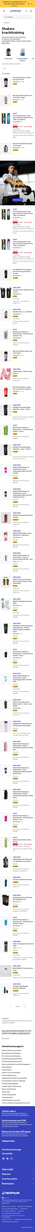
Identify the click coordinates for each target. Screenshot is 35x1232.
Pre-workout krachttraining (11, 1056)
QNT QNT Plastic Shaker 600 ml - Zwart (23, 290)
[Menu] (4, 11)
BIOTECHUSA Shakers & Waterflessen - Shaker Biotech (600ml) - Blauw (23, 921)
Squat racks (6, 1092)
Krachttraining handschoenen (12, 1061)
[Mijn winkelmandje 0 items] (31, 11)
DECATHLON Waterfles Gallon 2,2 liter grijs (22, 144)
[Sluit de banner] (31, 3)
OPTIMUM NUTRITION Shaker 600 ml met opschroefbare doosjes (22, 271)
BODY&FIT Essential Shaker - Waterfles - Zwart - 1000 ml (22, 448)
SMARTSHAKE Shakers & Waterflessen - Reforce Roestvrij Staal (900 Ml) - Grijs (23, 557)
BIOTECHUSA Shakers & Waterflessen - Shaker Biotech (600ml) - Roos (23, 817)
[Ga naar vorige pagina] (10, 1006)
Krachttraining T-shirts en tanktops (13, 1081)
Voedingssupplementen (22, 59)
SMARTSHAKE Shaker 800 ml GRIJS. (22, 602)
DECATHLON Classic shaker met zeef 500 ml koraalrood (22, 388)
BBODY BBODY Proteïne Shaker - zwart (23, 969)
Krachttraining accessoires (11, 1100)
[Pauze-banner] (28, 3)
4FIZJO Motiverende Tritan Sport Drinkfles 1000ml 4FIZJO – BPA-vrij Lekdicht (23, 117)
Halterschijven (7, 1070)
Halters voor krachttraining (11, 1072)
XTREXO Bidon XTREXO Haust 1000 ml (22, 372)
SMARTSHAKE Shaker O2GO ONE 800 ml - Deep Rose (22, 534)
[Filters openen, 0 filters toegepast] (4, 68)
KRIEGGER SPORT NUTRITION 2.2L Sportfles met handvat (22, 860)
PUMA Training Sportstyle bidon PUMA (23, 944)
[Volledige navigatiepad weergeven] (2, 22)
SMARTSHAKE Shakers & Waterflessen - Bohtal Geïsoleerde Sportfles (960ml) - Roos (23, 746)
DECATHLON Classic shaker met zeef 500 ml (22, 78)
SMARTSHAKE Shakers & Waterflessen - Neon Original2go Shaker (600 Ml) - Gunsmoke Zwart (22, 494)
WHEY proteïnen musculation (11, 1050)
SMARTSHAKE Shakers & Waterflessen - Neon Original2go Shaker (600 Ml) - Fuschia (22, 470)
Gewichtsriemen (7, 1097)
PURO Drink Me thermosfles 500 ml (22, 840)
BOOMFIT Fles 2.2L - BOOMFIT (22, 312)
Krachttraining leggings (10, 1083)
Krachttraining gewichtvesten (12, 1059)
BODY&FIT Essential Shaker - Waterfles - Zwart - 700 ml (22, 408)
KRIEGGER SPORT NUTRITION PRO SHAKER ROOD (22, 898)
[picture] (6, 82)
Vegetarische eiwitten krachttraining (14, 1078)
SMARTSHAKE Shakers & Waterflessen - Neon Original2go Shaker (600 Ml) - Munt (22, 678)
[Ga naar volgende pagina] (24, 1006)
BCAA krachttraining (9, 1089)
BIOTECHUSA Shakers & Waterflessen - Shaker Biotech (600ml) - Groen (23, 429)
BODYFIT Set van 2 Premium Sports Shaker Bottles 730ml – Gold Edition (23, 581)
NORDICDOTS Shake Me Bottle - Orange (23, 516)
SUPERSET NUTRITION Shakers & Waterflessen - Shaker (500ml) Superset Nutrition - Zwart (23, 628)
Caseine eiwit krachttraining (11, 1086)
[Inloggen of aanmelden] (26, 11)
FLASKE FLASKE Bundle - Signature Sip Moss (21, 987)
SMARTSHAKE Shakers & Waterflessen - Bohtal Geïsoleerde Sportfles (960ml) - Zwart (23, 794)
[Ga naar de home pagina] (15, 11)
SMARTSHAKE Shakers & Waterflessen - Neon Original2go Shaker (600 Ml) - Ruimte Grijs (22, 770)
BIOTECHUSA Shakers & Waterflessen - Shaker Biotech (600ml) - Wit (23, 333)
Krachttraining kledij (9, 1094)
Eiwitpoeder (9, 58)
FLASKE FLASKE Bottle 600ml (22, 879)
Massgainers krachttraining (11, 1053)
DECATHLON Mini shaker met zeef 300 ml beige (22, 96)
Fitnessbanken (7, 1067)
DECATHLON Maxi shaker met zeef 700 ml (22, 352)
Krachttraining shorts (9, 1075)
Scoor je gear (17, 200)
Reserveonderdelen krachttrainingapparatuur (17, 1064)
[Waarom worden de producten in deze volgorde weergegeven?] (3, 74)
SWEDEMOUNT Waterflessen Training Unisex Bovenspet (22, 724)
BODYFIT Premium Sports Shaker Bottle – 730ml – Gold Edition (22, 704)
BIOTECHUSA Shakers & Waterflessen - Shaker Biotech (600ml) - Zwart (23, 653)
